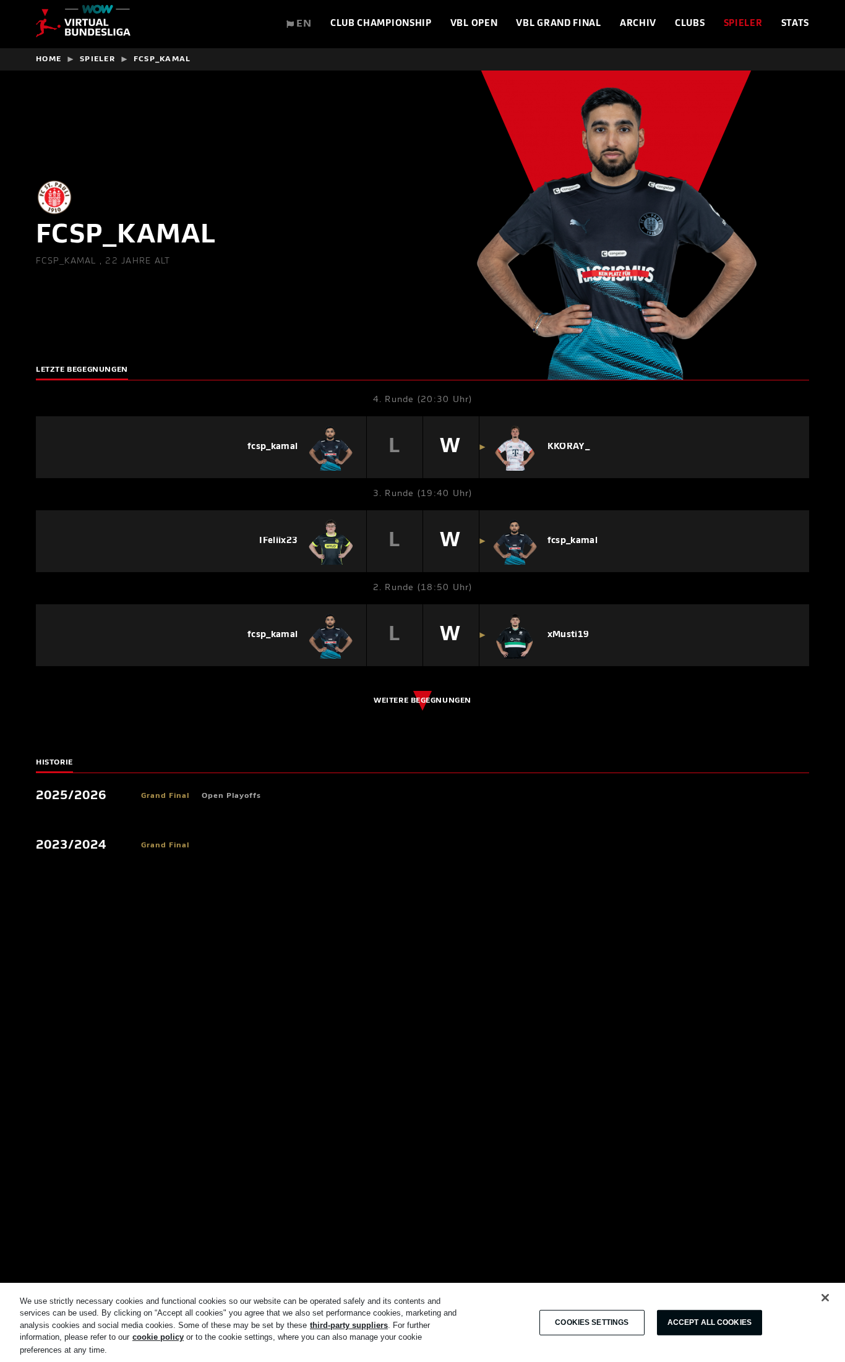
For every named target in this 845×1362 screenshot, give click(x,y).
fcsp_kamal (162, 59)
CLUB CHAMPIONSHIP (381, 23)
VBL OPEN (474, 23)
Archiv (638, 23)
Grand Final (165, 796)
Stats (795, 23)
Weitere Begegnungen (422, 701)
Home (48, 59)
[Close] (825, 1297)
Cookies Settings (591, 1322)
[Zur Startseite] (83, 24)
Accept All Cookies (709, 1322)
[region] (422, 1322)
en (303, 24)
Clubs (690, 23)
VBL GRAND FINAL (558, 23)
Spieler (743, 23)
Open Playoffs (231, 796)
